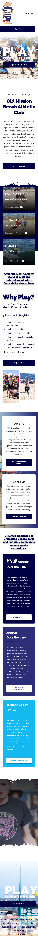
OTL (31, 140)
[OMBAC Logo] (8, 3)
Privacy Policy (28, 923)
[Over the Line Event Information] (19, 199)
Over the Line (22, 140)
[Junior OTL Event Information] (19, 225)
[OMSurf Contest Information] (19, 252)
